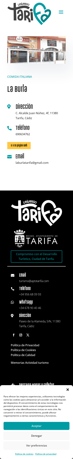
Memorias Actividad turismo (30, 363)
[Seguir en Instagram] (21, 335)
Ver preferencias (36, 445)
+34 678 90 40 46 (30, 308)
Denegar (36, 435)
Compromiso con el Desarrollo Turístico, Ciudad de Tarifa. (36, 256)
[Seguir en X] (28, 335)
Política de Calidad (23, 355)
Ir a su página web (19, 145)
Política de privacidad (45, 453)
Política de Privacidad (25, 345)
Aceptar (36, 426)
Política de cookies (24, 453)
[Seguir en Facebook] (13, 335)
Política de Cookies (23, 350)
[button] (67, 389)
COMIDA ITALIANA (19, 77)
